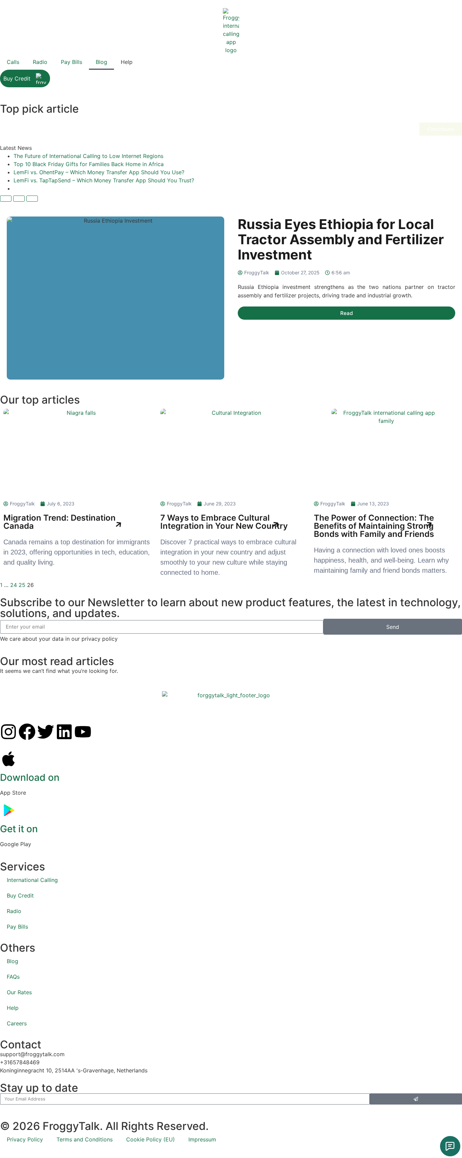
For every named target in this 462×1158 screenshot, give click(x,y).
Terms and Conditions (84, 1139)
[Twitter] (45, 731)
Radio (40, 62)
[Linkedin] (64, 731)
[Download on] (8, 758)
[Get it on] (8, 810)
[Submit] (416, 1099)
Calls (13, 62)
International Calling (32, 880)
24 (13, 585)
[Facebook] (27, 731)
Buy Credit (16, 78)
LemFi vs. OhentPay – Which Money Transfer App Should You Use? (99, 172)
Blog (101, 62)
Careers (17, 1023)
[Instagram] (8, 731)
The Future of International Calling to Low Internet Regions (88, 156)
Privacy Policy (25, 1139)
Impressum (202, 1139)
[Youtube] (82, 731)
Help (13, 1007)
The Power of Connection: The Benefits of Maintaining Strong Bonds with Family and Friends (374, 526)
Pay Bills (71, 62)
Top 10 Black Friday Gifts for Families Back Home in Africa (89, 164)
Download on (30, 777)
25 (22, 585)
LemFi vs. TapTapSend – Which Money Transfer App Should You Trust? (104, 180)
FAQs (13, 976)
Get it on (19, 829)
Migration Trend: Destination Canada (59, 522)
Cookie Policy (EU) (150, 1139)
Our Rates (19, 992)
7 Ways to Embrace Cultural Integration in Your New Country (224, 522)
